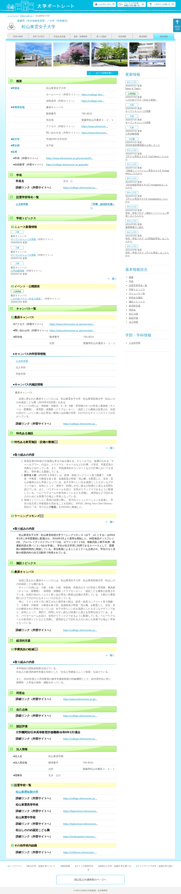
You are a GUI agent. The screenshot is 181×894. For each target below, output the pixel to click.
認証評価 (133, 318)
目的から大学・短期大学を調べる (115, 866)
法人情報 (133, 322)
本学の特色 (18, 36)
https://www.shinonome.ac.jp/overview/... (72, 324)
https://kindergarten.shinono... (80, 836)
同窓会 (132, 309)
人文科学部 (22, 204)
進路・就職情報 (80, 36)
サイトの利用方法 (84, 866)
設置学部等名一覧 (138, 285)
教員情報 (143, 36)
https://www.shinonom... (94, 126)
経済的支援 (134, 305)
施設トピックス (137, 301)
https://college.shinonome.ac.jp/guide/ (67, 164)
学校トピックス (137, 289)
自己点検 (133, 314)
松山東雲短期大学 (27, 791)
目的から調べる (26, 16)
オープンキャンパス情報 (23, 239)
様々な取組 (101, 36)
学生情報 (122, 36)
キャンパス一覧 (137, 293)
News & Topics (133, 88)
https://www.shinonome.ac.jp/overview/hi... (69, 158)
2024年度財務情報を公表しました (142, 145)
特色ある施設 (136, 297)
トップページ (12, 16)
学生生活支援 (59, 36)
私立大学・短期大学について (41, 866)
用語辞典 (66, 866)
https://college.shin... (92, 94)
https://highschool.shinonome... (80, 811)
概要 (131, 277)
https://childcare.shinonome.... (80, 852)
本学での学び (39, 36)
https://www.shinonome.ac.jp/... (80, 699)
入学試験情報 (17, 270)
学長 (131, 281)
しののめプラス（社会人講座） (27, 298)
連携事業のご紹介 (134, 227)
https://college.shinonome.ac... (80, 187)
